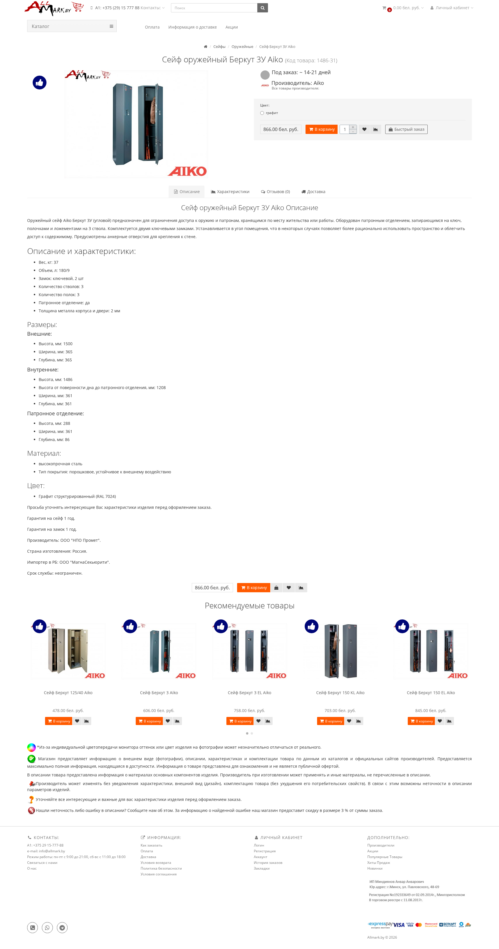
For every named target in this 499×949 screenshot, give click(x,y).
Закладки (262, 868)
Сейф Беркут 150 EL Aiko (431, 692)
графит (272, 112)
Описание (189, 191)
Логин (259, 845)
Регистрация (265, 851)
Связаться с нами (42, 862)
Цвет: (264, 105)
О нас (32, 868)
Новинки (375, 868)
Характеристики (233, 191)
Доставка (315, 191)
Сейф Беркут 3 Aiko (159, 692)
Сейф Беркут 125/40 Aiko (68, 692)
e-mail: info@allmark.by (46, 851)
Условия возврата (156, 862)
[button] (403, 8)
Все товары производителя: (295, 88)
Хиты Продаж (378, 862)
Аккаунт (260, 856)
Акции (372, 851)
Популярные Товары (384, 856)
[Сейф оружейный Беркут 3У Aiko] (136, 124)
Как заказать (151, 845)
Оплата (147, 851)
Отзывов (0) (278, 191)
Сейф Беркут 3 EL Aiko (249, 692)
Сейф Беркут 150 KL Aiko (340, 692)
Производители (380, 845)
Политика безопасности (161, 868)
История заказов (268, 862)
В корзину (324, 129)
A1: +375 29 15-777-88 (45, 845)
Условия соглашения (159, 874)
